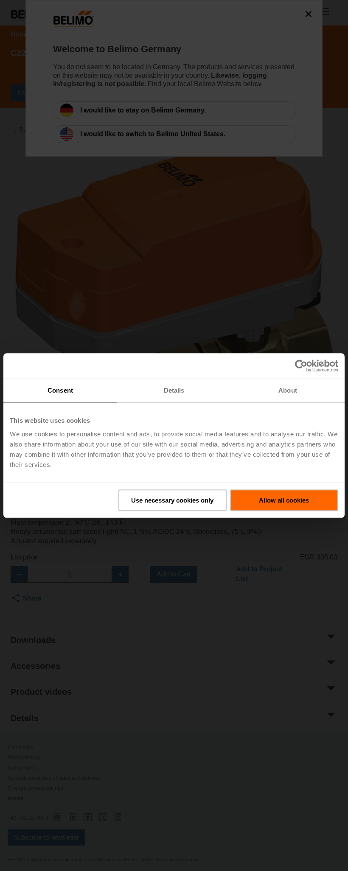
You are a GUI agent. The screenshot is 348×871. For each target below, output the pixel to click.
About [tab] (287, 390)
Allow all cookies (284, 500)
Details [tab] (174, 390)
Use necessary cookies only (172, 500)
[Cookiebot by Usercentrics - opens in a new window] (301, 366)
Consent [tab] (60, 390)
